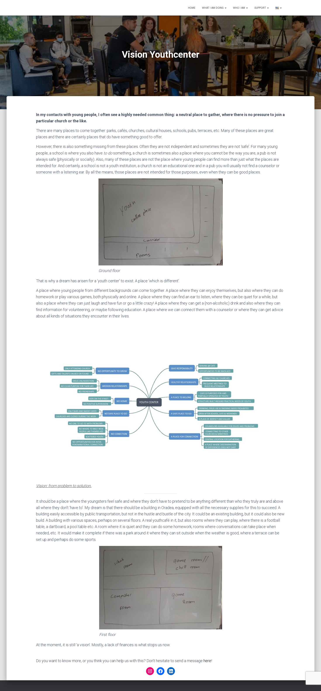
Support (260, 7)
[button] (225, 7)
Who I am (239, 7)
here (207, 660)
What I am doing (213, 7)
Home (191, 7)
